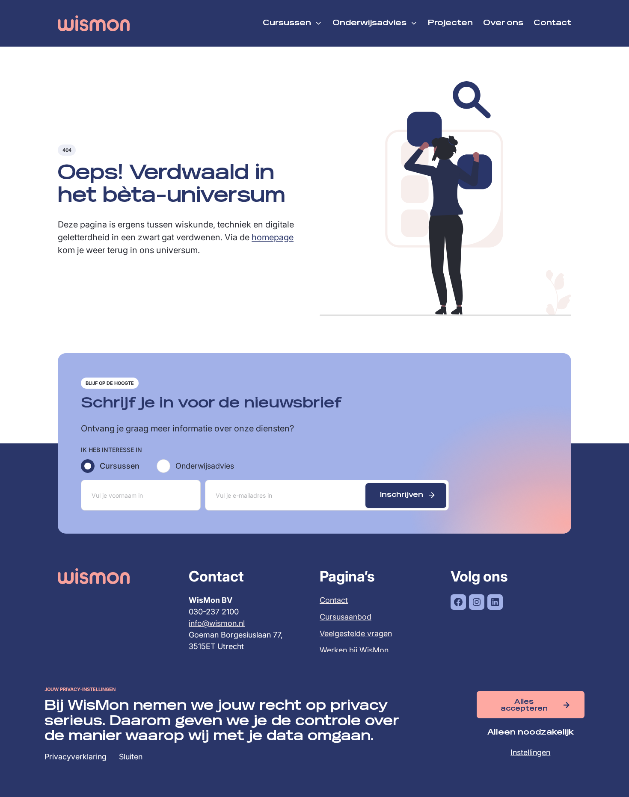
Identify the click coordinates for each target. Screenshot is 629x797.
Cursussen (119, 465)
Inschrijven (401, 495)
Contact (334, 600)
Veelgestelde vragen (356, 633)
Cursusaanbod (345, 616)
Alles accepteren (524, 705)
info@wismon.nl (217, 623)
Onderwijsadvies (204, 465)
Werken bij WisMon (354, 650)
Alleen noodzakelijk (530, 732)
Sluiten (130, 756)
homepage (273, 237)
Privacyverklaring (76, 756)
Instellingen (530, 752)
